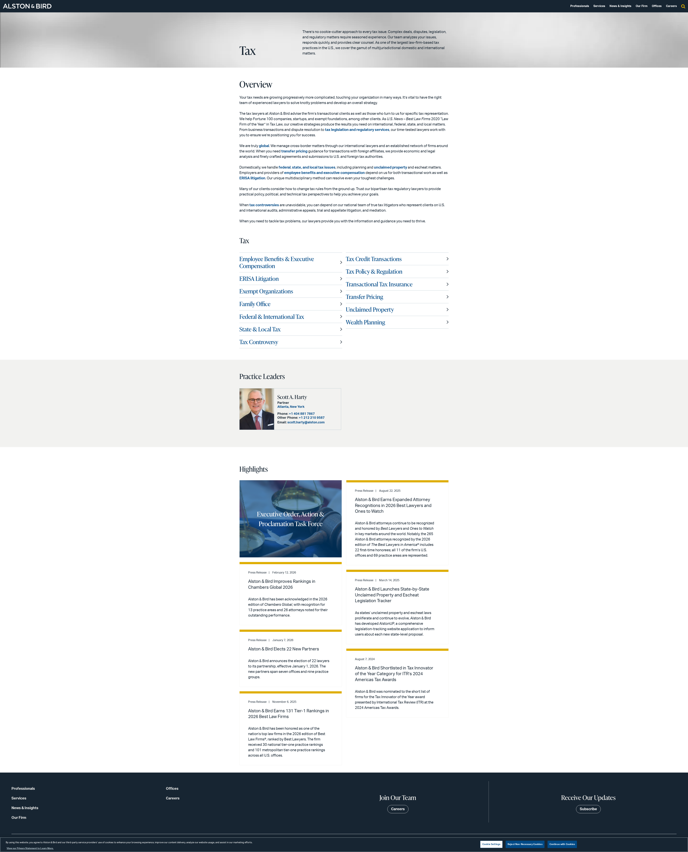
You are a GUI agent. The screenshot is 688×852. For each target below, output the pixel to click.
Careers (671, 6)
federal (285, 167)
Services (599, 6)
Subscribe (588, 809)
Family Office (254, 304)
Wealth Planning (365, 322)
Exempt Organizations (266, 291)
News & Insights (620, 6)
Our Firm (642, 6)
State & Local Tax (260, 329)
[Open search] (683, 6)
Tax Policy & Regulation (374, 271)
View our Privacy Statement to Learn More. (30, 848)
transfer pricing (294, 151)
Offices (657, 6)
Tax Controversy (258, 342)
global (264, 146)
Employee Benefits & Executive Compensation (276, 262)
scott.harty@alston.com (306, 422)
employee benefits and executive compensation (324, 173)
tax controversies (264, 205)
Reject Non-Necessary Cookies (525, 844)
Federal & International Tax (271, 316)
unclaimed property (390, 167)
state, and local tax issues (313, 167)
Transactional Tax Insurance (379, 284)
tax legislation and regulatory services (357, 130)
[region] (344, 844)
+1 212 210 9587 (312, 417)
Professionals (579, 6)
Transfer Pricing (364, 296)
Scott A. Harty (292, 397)
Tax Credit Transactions (374, 259)
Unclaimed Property (370, 309)
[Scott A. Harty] (257, 409)
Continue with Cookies (562, 844)
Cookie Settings (491, 844)
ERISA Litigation (259, 278)
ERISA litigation (252, 178)
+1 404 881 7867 (302, 414)
